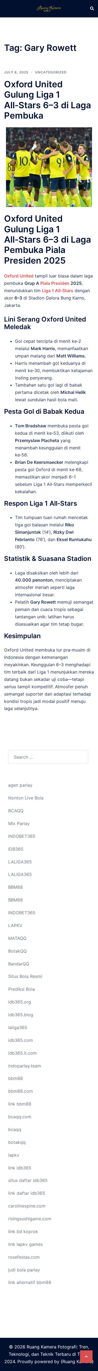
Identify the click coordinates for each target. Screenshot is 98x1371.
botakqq (17, 1142)
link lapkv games (25, 1244)
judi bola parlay (24, 1270)
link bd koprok (23, 1231)
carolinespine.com (26, 1206)
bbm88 (15, 1078)
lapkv (13, 1155)
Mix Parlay (19, 823)
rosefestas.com (24, 1257)
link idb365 (19, 1168)
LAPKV (15, 925)
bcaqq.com (19, 1116)
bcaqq (14, 1129)
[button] (92, 9)
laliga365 (17, 1027)
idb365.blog (20, 1014)
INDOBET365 (21, 836)
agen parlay (20, 785)
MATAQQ (17, 938)
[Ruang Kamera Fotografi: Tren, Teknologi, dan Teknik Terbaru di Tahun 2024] (49, 8)
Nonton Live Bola (26, 798)
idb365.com (20, 1040)
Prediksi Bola (21, 989)
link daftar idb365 (26, 1193)
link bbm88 (19, 1104)
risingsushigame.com (29, 1218)
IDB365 (15, 849)
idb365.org (19, 1002)
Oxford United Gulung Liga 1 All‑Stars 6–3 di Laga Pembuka (47, 100)
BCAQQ (15, 810)
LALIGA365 (20, 861)
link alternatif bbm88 (29, 1282)
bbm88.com (20, 1091)
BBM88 (15, 887)
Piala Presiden (54, 283)
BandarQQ (18, 964)
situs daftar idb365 (28, 1180)
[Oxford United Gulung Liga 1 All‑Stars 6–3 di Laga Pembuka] (49, 166)
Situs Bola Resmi (25, 976)
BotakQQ (17, 951)
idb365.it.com (22, 1053)
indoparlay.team (24, 1066)
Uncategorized (51, 72)
